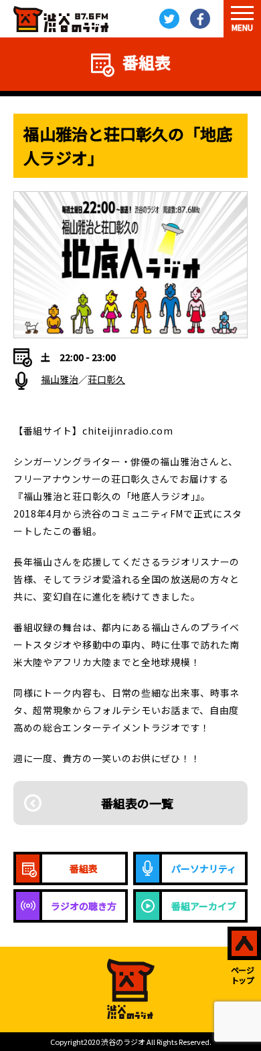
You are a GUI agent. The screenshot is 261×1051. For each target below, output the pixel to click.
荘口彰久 (106, 379)
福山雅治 (59, 379)
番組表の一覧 (137, 803)
